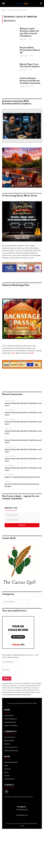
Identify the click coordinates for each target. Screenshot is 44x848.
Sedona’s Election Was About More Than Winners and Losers (23, 404)
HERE (13, 353)
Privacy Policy (23, 823)
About (6, 772)
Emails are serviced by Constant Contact (18, 694)
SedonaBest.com (22, 815)
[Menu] (3, 3)
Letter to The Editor (10, 725)
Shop (6, 765)
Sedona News (9, 715)
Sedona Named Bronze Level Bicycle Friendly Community (30, 80)
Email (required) (8, 662)
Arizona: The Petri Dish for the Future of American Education (22, 485)
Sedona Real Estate (11, 762)
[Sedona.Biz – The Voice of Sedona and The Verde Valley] (22, 3)
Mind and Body (9, 740)
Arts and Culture (9, 737)
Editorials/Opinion (10, 722)
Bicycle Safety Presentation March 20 (30, 50)
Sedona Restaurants (11, 750)
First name (5, 670)
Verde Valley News (10, 719)
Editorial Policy (9, 779)
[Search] (41, 3)
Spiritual (7, 744)
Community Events (10, 747)
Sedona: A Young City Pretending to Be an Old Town (22, 477)
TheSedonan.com (22, 809)
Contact (7, 775)
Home (4, 10)
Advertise (7, 769)
